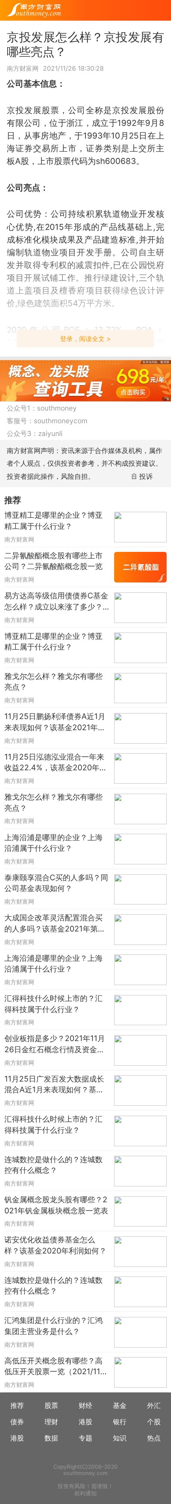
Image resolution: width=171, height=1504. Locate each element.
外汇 (154, 1405)
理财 (51, 1421)
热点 (154, 1438)
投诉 (146, 476)
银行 (119, 1421)
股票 (51, 1405)
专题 (85, 1438)
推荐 (17, 1405)
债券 (17, 1421)
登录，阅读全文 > (85, 339)
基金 (119, 1405)
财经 (85, 1405)
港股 (85, 1421)
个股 (154, 1421)
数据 (51, 1438)
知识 (119, 1438)
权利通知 (85, 1493)
